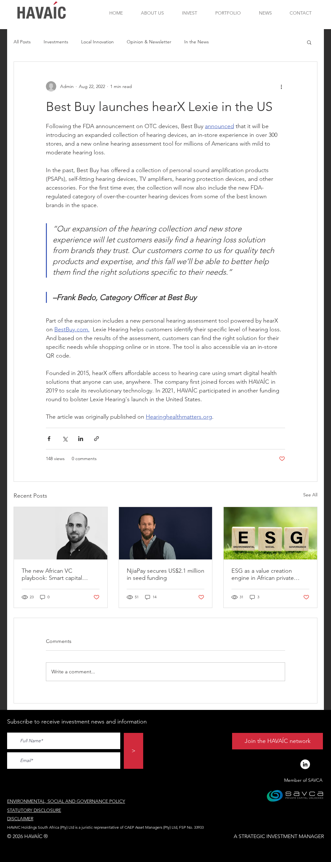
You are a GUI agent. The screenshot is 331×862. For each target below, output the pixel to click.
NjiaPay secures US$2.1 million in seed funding (165, 574)
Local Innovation (97, 42)
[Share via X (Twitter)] (65, 439)
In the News (196, 42)
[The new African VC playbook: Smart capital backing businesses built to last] (60, 533)
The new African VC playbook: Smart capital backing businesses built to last (57, 574)
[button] (309, 42)
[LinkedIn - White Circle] (305, 764)
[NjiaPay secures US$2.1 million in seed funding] (165, 533)
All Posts (22, 42)
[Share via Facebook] (49, 439)
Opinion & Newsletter (149, 42)
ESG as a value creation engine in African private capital (262, 574)
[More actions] (281, 86)
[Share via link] (96, 439)
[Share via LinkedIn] (81, 439)
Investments (56, 42)
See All (310, 495)
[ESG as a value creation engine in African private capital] (270, 533)
